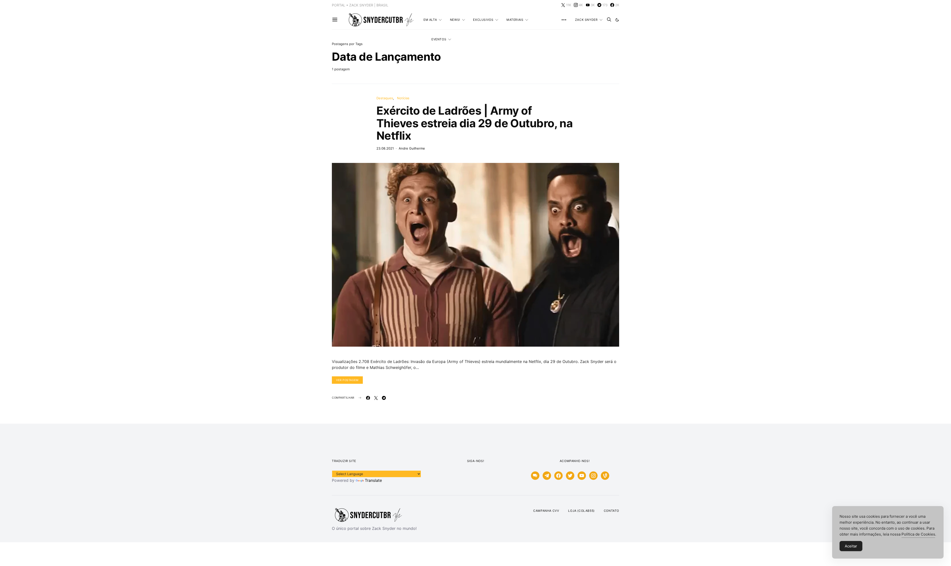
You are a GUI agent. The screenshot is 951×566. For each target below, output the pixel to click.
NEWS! (455, 20)
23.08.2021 (385, 148)
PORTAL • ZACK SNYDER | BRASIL (360, 5)
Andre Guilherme (412, 148)
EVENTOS (438, 39)
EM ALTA (430, 20)
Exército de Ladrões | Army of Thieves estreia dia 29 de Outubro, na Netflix (474, 123)
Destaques (384, 98)
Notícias (403, 98)
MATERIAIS (514, 20)
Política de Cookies (918, 534)
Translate (373, 480)
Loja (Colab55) (581, 511)
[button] (617, 20)
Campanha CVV (546, 511)
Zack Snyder (586, 20)
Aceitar (851, 546)
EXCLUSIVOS (483, 20)
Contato (611, 511)
